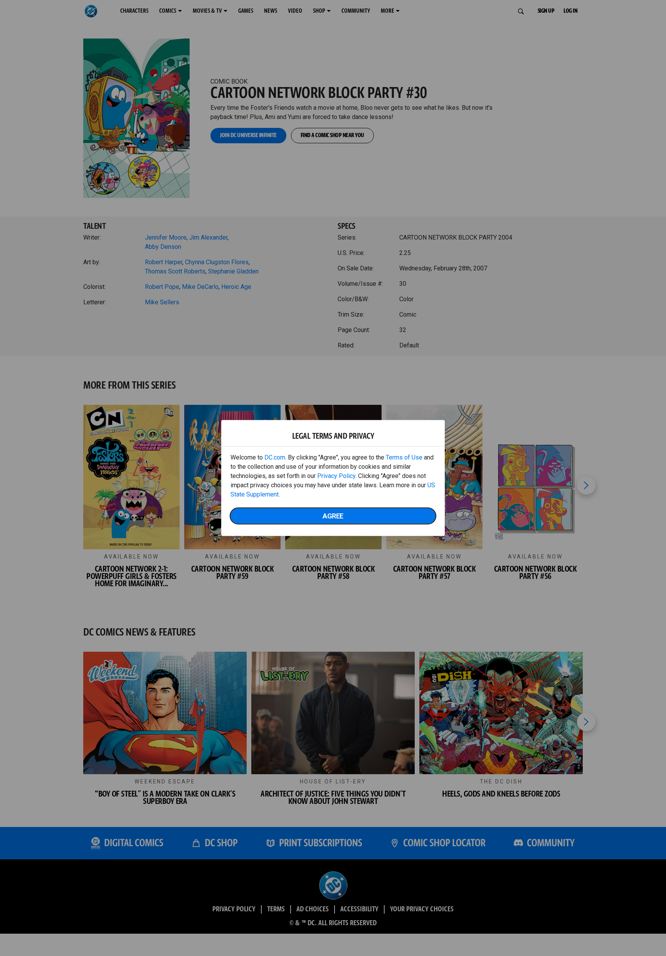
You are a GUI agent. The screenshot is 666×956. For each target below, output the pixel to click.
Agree (333, 516)
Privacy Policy (336, 476)
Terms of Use (404, 457)
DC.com (274, 457)
